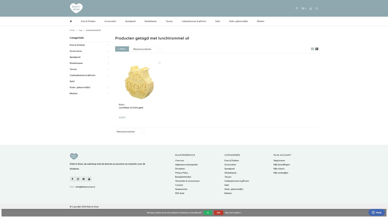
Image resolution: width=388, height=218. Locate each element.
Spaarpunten (181, 189)
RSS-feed (179, 193)
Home (72, 30)
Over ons (179, 160)
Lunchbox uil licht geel (131, 107)
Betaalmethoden (183, 176)
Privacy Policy (181, 172)
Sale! (217, 21)
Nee (218, 213)
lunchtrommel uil (93, 30)
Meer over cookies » (233, 213)
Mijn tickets (279, 168)
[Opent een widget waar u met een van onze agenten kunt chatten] (376, 212)
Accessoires (110, 21)
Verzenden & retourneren (187, 181)
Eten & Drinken (88, 21)
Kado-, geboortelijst (238, 21)
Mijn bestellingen (282, 164)
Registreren (279, 160)
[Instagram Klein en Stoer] (78, 179)
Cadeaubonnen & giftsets (194, 21)
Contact (179, 185)
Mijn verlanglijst (281, 172)
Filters (123, 49)
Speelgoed (130, 21)
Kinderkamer (151, 21)
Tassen (169, 21)
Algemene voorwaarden (186, 164)
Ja (208, 213)
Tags (80, 30)
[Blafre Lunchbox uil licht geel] (140, 82)
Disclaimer (180, 168)
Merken (260, 21)
